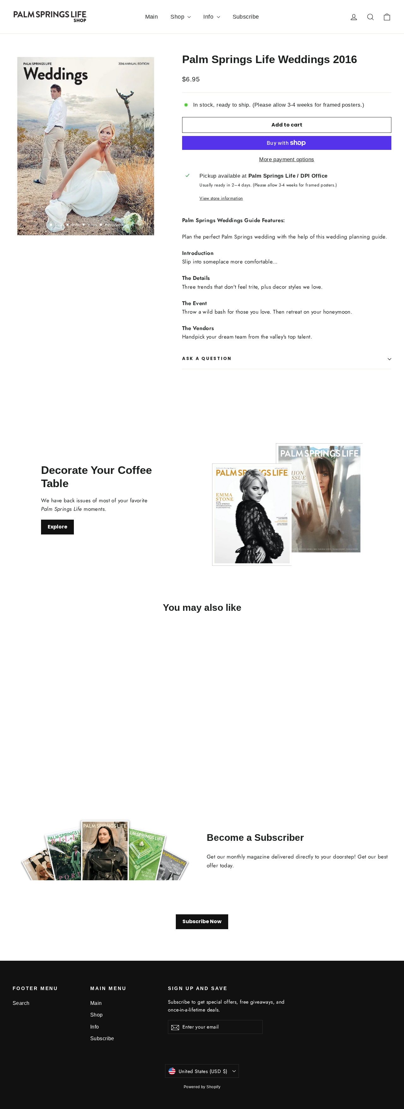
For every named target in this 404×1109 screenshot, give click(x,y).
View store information (221, 198)
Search (21, 1003)
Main (151, 17)
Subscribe (246, 17)
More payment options (286, 159)
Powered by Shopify (202, 1087)
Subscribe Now (202, 921)
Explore (57, 526)
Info (209, 17)
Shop (178, 17)
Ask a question (207, 359)
